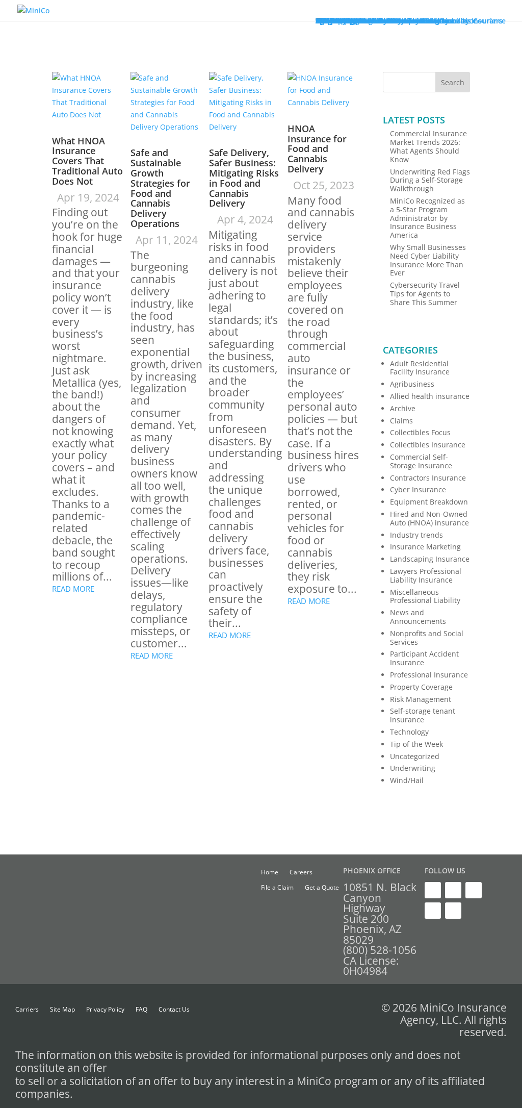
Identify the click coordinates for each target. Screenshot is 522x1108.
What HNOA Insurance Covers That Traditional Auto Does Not (87, 161)
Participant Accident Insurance (424, 658)
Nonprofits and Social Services (426, 637)
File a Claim (277, 888)
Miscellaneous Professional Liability (425, 596)
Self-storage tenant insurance (422, 715)
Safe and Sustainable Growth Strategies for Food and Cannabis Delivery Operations (160, 188)
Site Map (62, 1010)
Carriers (27, 1010)
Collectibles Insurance (427, 444)
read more (73, 589)
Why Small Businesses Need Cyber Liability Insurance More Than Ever (428, 260)
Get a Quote (322, 888)
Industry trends (416, 535)
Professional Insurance (429, 674)
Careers (301, 872)
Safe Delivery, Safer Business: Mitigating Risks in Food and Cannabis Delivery (244, 177)
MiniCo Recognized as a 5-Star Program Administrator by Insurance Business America (427, 218)
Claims (401, 420)
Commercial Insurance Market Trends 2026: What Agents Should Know (428, 146)
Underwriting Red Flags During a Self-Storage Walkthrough (430, 180)
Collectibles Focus (420, 432)
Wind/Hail (407, 780)
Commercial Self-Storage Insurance (421, 461)
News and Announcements (418, 617)
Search (452, 82)
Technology (409, 732)
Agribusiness (412, 384)
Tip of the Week (416, 744)
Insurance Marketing (425, 546)
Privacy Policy (105, 1010)
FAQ (141, 1010)
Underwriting (412, 768)
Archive (402, 408)
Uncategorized (414, 756)
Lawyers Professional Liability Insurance (425, 575)
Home (269, 872)
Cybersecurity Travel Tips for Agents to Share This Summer (425, 293)
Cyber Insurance (418, 489)
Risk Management (420, 699)
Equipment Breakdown (429, 502)
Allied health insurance (429, 396)
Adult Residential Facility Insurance (420, 368)
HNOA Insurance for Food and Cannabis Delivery (317, 148)
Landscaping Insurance (429, 559)
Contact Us (174, 1010)
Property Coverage (421, 687)
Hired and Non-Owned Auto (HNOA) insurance (429, 518)
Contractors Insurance (428, 478)
